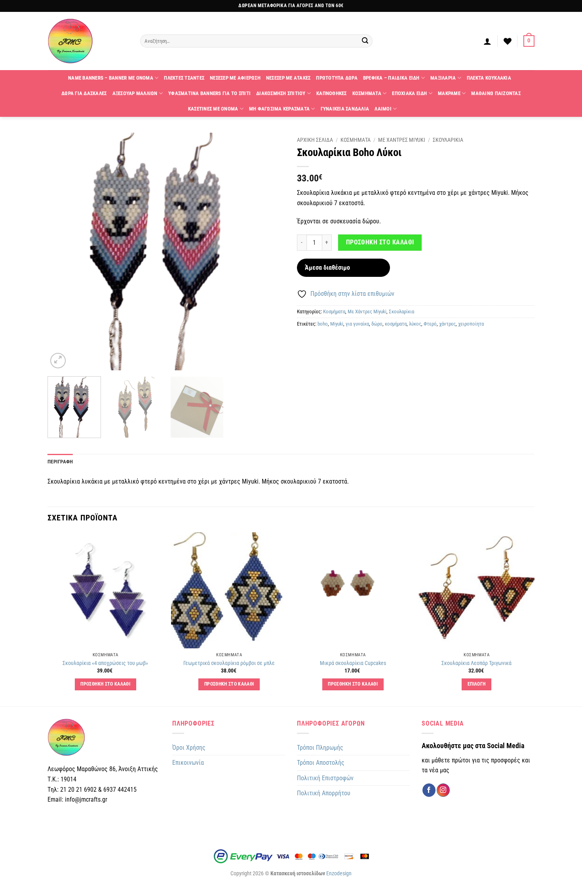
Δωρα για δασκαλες (84, 93)
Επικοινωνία (188, 762)
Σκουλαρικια (448, 140)
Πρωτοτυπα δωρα (337, 78)
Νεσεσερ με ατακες (288, 78)
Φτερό (430, 324)
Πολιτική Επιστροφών (325, 778)
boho (323, 324)
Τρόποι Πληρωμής (320, 747)
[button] (487, 41)
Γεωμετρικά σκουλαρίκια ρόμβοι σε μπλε (229, 663)
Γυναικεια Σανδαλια (345, 109)
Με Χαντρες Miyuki (401, 140)
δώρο (376, 324)
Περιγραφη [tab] (60, 462)
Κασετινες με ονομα (213, 109)
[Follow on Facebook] (429, 790)
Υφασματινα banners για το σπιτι (209, 93)
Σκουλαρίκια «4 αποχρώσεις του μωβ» (105, 663)
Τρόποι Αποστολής (320, 762)
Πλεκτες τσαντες (184, 78)
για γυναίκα (357, 324)
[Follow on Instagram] (443, 790)
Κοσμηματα (366, 93)
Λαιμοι (383, 109)
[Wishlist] (508, 41)
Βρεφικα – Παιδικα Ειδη (391, 78)
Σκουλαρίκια (401, 311)
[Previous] (62, 251)
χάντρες (447, 324)
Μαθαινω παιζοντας (495, 93)
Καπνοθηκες (331, 93)
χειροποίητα (471, 324)
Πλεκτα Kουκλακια (489, 78)
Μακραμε (449, 93)
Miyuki (336, 324)
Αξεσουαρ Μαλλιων (135, 93)
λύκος (415, 324)
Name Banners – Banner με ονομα (110, 78)
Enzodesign (339, 873)
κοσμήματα (396, 324)
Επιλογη (476, 684)
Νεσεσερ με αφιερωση (235, 78)
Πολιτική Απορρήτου (323, 793)
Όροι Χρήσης (188, 747)
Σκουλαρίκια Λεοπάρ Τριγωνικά (476, 663)
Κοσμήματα (334, 311)
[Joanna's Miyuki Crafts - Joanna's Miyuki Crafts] (88, 41)
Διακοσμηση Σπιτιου (281, 93)
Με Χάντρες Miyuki (367, 311)
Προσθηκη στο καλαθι (380, 242)
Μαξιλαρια (443, 78)
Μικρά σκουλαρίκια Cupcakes (353, 663)
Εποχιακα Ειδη (409, 93)
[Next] (270, 251)
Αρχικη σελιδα (315, 140)
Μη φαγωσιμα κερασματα (279, 109)
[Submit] (365, 41)
